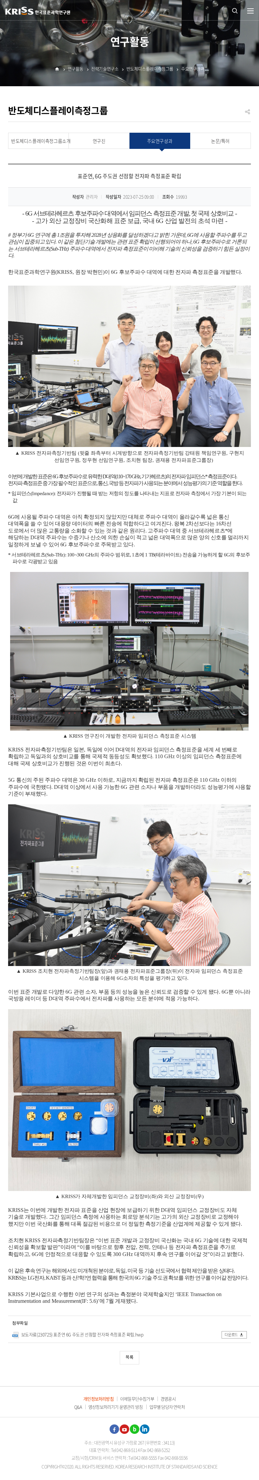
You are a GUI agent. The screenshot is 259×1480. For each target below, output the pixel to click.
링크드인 (144, 1429)
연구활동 (75, 68)
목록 (129, 1357)
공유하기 (247, 114)
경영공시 (168, 1398)
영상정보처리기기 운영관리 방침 (115, 1407)
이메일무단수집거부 (137, 1398)
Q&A (78, 1407)
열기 (250, 11)
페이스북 (114, 1429)
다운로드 (231, 1335)
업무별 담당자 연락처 (167, 1407)
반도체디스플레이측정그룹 (149, 68)
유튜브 (124, 1429)
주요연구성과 (193, 68)
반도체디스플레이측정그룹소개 (39, 140)
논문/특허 (220, 140)
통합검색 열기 (235, 10)
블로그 (134, 1429)
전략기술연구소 (104, 68)
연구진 (99, 140)
